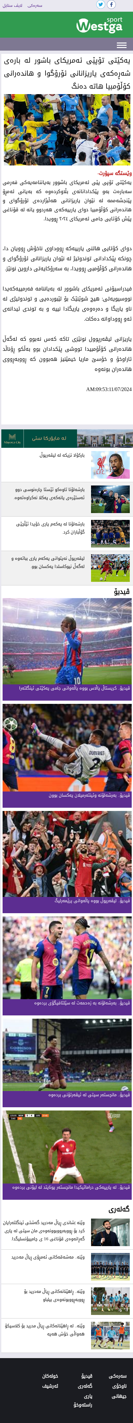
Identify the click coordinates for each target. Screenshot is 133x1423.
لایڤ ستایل (12, 6)
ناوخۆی (119, 1386)
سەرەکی (34, 6)
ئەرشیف (50, 1386)
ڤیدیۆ (86, 1376)
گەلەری (85, 1386)
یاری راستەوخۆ (83, 1400)
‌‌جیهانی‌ (119, 1396)
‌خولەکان (50, 1376)
